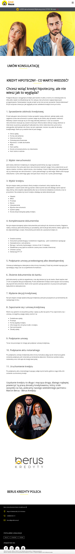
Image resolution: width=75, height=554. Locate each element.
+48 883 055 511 (11, 516)
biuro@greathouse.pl (13, 520)
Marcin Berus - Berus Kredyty (21, 390)
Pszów (21, 537)
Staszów (13, 537)
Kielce (6, 537)
